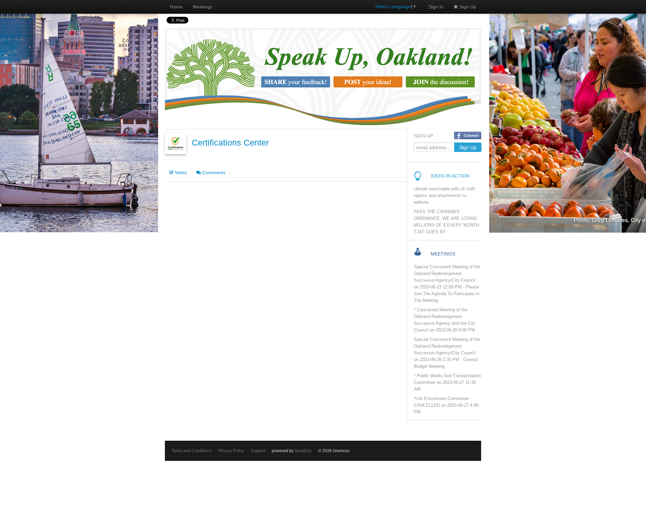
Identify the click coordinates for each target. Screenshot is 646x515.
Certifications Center (230, 142)
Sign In (436, 6)
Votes (180, 172)
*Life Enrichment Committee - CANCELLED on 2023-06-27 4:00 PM (446, 405)
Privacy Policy (231, 450)
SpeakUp (303, 450)
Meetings (202, 6)
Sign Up (467, 6)
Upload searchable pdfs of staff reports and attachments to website (444, 196)
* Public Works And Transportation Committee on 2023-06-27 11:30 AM (447, 382)
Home (176, 6)
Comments (213, 172)
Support (258, 450)
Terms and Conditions (192, 450)
